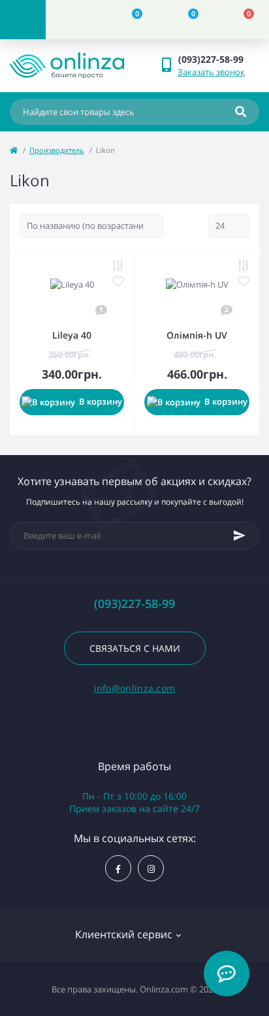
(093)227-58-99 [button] (134, 603)
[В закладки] (118, 281)
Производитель (56, 150)
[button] (218, 59)
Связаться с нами (134, 648)
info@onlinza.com (135, 688)
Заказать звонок (211, 72)
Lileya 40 (71, 335)
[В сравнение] (118, 265)
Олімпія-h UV (196, 335)
